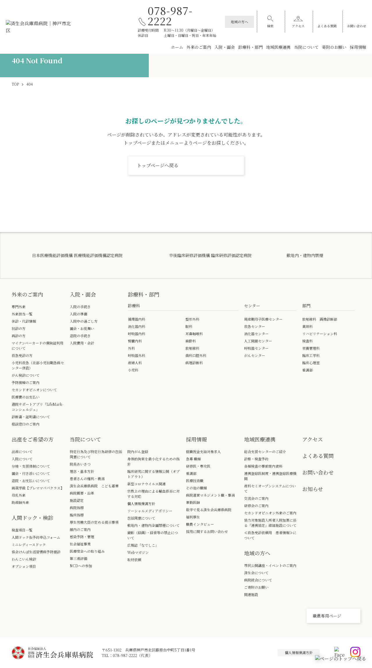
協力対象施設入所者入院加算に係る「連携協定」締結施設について (270, 523)
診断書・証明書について (31, 416)
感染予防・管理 (82, 536)
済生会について (256, 572)
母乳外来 (19, 495)
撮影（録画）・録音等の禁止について (152, 535)
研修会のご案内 (256, 505)
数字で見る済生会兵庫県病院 (208, 509)
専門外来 (19, 306)
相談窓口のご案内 (26, 423)
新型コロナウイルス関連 (146, 483)
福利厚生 (193, 516)
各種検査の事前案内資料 (263, 466)
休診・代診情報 (24, 321)
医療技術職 (194, 480)
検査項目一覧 (22, 529)
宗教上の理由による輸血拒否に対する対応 (153, 494)
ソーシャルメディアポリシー (149, 510)
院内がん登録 (137, 451)
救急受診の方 (22, 355)
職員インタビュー (200, 524)
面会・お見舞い (82, 328)
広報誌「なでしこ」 (143, 545)
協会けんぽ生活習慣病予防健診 (36, 551)
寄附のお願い (334, 47)
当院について (306, 47)
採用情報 (358, 47)
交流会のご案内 (256, 498)
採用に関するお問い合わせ (207, 531)
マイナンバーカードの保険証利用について (37, 345)
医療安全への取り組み (87, 551)
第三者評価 (78, 558)
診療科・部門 (250, 47)
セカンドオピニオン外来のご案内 (270, 512)
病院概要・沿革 (82, 493)
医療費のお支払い (26, 396)
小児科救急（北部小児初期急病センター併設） (38, 365)
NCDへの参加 (81, 565)
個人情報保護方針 (141, 503)
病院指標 (77, 507)
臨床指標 (77, 514)
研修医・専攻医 (198, 466)
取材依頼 (134, 559)
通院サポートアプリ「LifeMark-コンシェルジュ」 (37, 407)
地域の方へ (239, 21)
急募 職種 (193, 458)
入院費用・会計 (82, 342)
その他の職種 (196, 487)
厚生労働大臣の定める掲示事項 (94, 522)
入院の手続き (80, 306)
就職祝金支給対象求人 (205, 451)
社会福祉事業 (80, 543)
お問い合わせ (356, 26)
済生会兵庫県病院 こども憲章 (94, 485)
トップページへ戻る (157, 165)
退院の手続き (80, 335)
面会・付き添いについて (31, 473)
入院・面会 (224, 47)
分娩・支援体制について (31, 466)
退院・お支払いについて (31, 480)
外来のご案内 (199, 47)
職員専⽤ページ (327, 616)
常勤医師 (193, 502)
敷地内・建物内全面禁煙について (153, 525)
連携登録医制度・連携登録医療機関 (270, 476)
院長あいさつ (80, 464)
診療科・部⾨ (143, 294)
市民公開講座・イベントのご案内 (270, 565)
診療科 (134, 305)
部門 (306, 305)
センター (252, 305)
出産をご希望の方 (32, 439)
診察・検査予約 (256, 458)
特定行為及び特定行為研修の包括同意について (96, 454)
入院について (22, 458)
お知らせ (312, 489)
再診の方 (19, 335)
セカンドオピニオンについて (34, 389)
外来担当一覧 (22, 313)
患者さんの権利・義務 (87, 478)
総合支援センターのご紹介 (265, 451)
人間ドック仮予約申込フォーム (36, 537)
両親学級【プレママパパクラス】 (38, 487)
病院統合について (258, 579)
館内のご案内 (80, 529)
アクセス (298, 26)
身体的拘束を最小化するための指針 (153, 461)
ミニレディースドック (29, 544)
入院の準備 (78, 313)
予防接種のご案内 (26, 382)
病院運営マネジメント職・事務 (210, 495)
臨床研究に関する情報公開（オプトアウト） (153, 474)
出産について (22, 451)
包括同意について (141, 518)
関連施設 (251, 594)
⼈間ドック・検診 (32, 517)
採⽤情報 (196, 439)
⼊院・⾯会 (83, 294)
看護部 (191, 473)
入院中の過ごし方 (84, 321)
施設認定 (77, 500)
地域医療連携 (278, 47)
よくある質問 (327, 26)
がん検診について (26, 375)
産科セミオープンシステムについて (270, 488)
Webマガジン (138, 552)
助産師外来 (20, 502)
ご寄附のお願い (256, 587)
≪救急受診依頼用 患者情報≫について (270, 535)
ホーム (177, 47)
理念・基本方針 (82, 471)
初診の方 (19, 328)
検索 (270, 26)
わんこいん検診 (24, 558)
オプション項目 (24, 566)
